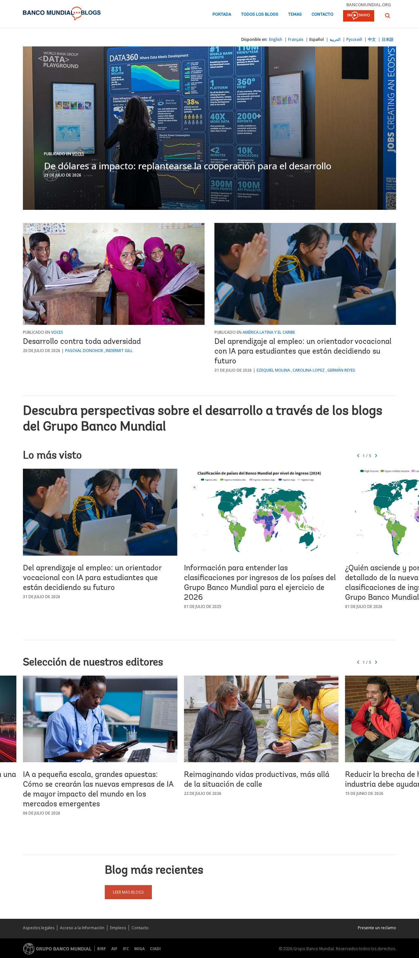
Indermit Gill (119, 350)
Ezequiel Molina (273, 370)
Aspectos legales (38, 928)
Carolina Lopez (309, 370)
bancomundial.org (368, 5)
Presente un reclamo (377, 928)
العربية (335, 39)
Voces (78, 154)
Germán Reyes (341, 370)
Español (316, 39)
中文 (372, 39)
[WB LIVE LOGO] (358, 16)
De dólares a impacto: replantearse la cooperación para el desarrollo (187, 166)
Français (295, 39)
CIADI (155, 948)
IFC (126, 948)
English (275, 39)
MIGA (139, 948)
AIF (114, 948)
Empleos (118, 928)
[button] (387, 15)
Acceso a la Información (82, 928)
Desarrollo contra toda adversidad (82, 342)
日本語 (387, 39)
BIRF (101, 948)
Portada (221, 14)
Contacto (322, 14)
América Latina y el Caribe (269, 332)
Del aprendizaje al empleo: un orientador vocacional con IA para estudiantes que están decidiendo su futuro (303, 351)
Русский (354, 39)
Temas (295, 14)
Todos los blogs (259, 14)
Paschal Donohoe (84, 350)
